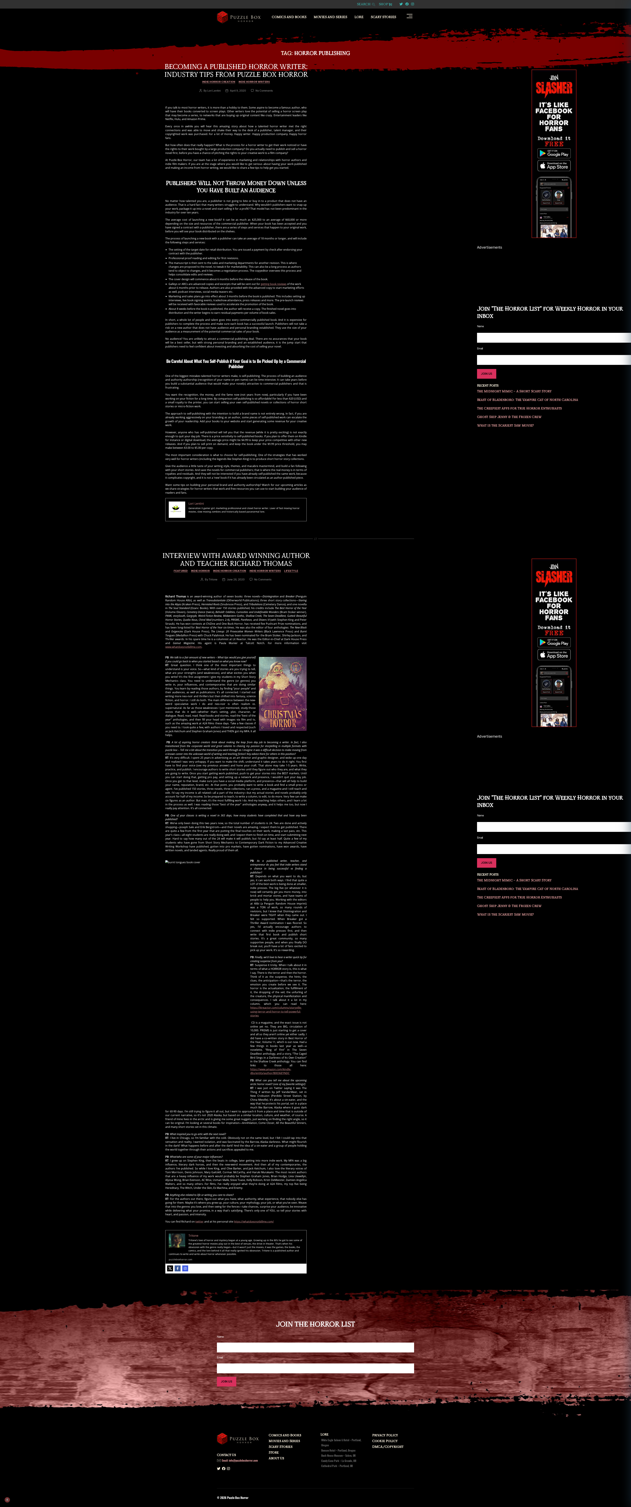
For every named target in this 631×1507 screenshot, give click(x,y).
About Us (276, 1458)
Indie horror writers (254, 81)
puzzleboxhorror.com (180, 1259)
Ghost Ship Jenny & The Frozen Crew (509, 417)
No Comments (264, 90)
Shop (383, 4)
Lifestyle (291, 570)
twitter (199, 1221)
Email (220, 1357)
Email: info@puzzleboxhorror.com (240, 1460)
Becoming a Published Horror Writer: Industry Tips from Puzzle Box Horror (236, 70)
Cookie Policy (385, 1441)
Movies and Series (330, 17)
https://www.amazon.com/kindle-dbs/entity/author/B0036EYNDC (270, 1071)
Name (220, 1336)
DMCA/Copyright (387, 1447)
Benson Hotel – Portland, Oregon (338, 1450)
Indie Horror (200, 570)
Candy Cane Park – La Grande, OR (338, 1461)
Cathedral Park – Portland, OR (337, 1466)
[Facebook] (178, 1268)
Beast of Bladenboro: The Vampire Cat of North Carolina (527, 400)
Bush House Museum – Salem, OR (338, 1456)
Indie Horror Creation (218, 81)
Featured (181, 570)
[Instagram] (185, 1268)
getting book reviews (273, 284)
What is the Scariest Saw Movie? (505, 425)
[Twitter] (170, 1268)
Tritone (213, 579)
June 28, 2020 (236, 579)
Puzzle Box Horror (237, 1497)
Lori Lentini (214, 90)
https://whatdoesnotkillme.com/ (254, 1221)
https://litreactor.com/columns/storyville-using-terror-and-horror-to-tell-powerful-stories (276, 1011)
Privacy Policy (385, 1435)
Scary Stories (383, 17)
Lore (358, 17)
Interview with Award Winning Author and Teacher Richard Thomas (236, 559)
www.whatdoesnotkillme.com (183, 647)
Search (364, 4)
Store (274, 1452)
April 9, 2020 (238, 90)
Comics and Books (289, 17)
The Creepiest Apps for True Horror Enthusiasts (519, 408)
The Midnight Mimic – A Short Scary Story (514, 391)
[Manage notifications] (7, 1499)
